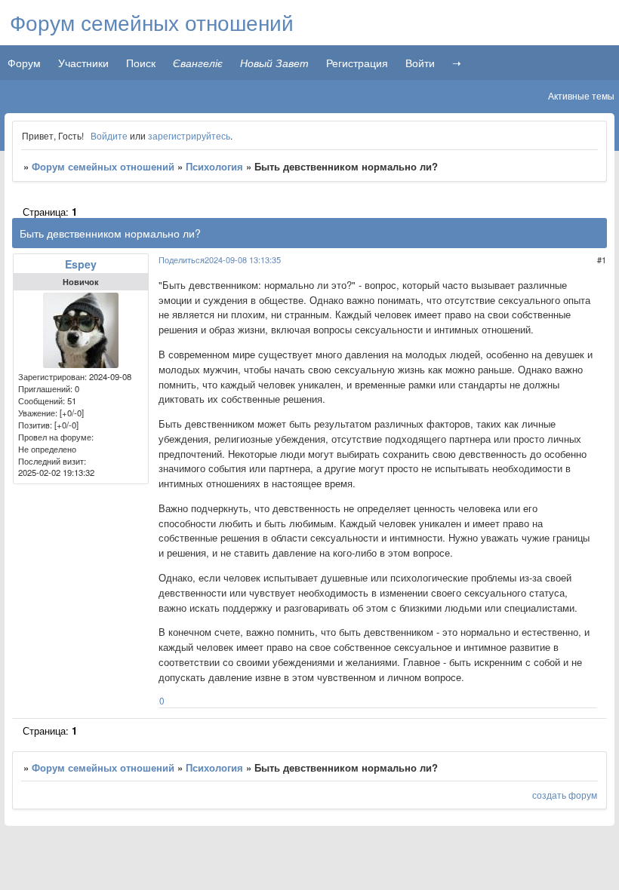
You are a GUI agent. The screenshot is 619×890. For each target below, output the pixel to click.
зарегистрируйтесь (189, 135)
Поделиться (182, 259)
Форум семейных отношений (103, 166)
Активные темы (581, 95)
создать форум (564, 794)
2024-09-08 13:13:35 (243, 259)
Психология (214, 166)
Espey (81, 264)
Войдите (109, 135)
